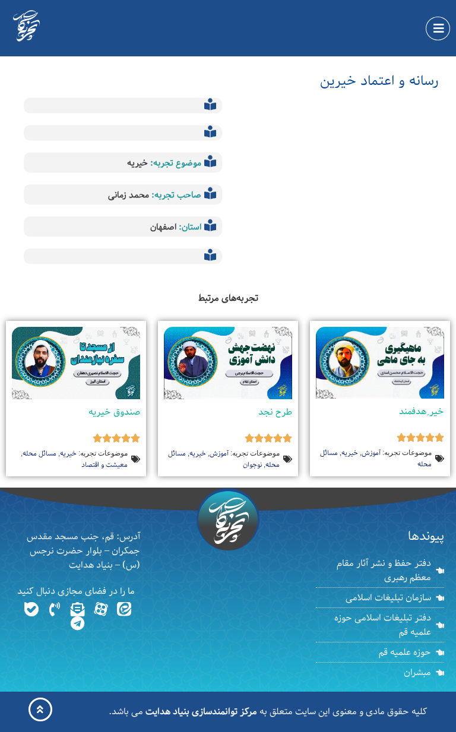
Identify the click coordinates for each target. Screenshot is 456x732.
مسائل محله (39, 453)
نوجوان (252, 464)
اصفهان (163, 227)
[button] (438, 28)
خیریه (137, 163)
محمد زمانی (128, 195)
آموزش (371, 453)
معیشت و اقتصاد (104, 464)
